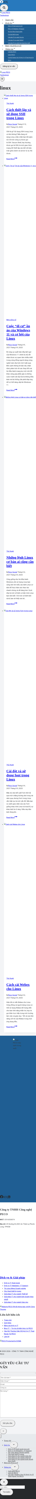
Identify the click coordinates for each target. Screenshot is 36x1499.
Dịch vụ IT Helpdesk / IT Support (16, 29)
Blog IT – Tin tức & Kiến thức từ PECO (18, 1328)
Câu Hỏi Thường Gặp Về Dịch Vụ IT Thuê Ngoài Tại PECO (21, 59)
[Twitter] (7, 1197)
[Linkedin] (9, 1197)
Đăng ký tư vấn (9, 66)
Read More (11, 159)
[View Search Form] (4, 7)
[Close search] (4, 1482)
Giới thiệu (7, 1323)
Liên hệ (6, 1337)
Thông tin (7, 1467)
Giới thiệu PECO (12, 52)
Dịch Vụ (7, 1445)
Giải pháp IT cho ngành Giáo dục (16, 37)
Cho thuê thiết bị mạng (13, 34)
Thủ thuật (10, 103)
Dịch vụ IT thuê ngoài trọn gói (15, 26)
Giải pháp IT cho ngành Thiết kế (15, 40)
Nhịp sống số (11, 320)
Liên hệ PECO (11, 54)
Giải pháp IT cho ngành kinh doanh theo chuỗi (19, 43)
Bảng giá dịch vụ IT (13, 45)
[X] (7, 2)
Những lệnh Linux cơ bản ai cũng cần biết (20, 562)
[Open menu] (2, 78)
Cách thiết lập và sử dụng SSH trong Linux (18, 114)
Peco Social (12, 124)
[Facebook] (1, 2)
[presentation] (20, 97)
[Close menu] (0, 1436)
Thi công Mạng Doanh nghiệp (15, 31)
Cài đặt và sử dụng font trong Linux (17, 775)
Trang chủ (9, 20)
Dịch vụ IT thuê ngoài (12, 1283)
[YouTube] (4, 2)
